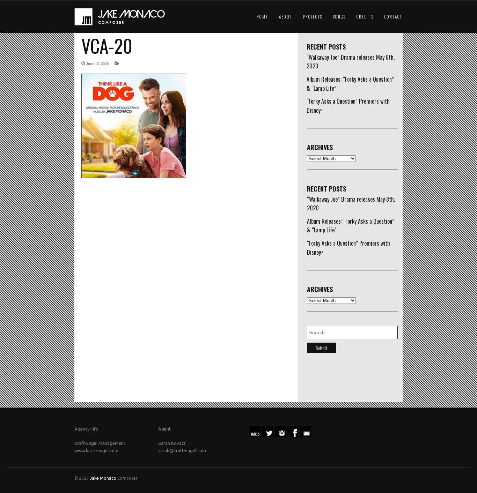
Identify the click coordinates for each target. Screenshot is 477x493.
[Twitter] (268, 435)
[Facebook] (293, 435)
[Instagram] (280, 435)
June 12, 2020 (97, 64)
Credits (365, 17)
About (285, 17)
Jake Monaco (103, 478)
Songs (339, 17)
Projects (312, 17)
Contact (393, 17)
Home (262, 17)
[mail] (305, 435)
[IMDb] (255, 435)
